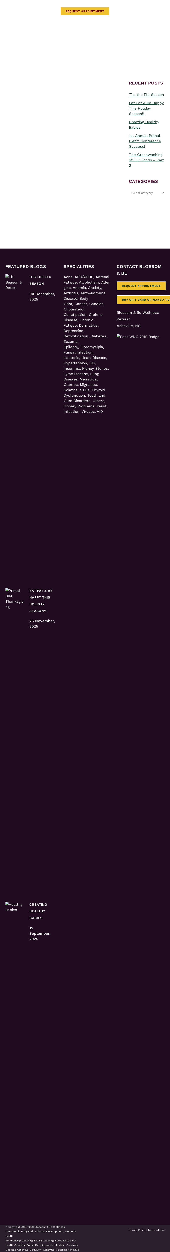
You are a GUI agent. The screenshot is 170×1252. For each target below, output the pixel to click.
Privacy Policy (137, 1230)
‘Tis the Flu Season (146, 94)
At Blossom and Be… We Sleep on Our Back (33, 133)
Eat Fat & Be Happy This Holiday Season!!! (146, 108)
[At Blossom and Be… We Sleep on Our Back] (33, 98)
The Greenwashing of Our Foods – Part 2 (146, 160)
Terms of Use (156, 1230)
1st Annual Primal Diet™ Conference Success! (145, 141)
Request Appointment (85, 11)
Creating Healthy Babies (38, 911)
